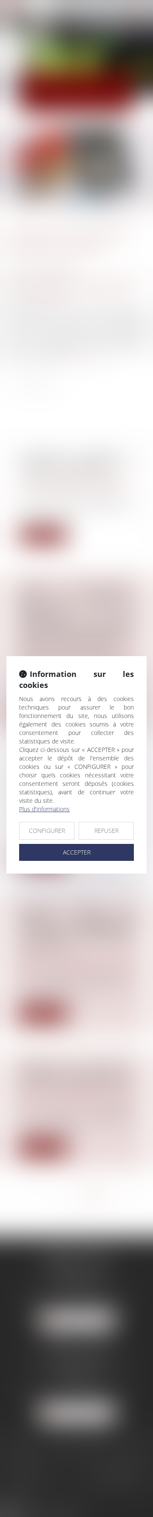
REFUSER (106, 831)
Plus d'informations (44, 809)
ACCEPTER (77, 852)
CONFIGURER (47, 831)
